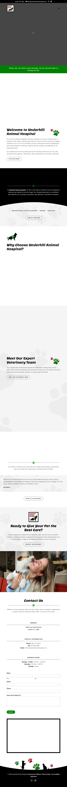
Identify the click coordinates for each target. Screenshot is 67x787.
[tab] (25, 210)
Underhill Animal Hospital (17, 190)
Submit (10, 712)
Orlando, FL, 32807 (33, 629)
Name (9, 673)
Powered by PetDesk (34, 774)
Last (35, 678)
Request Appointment (33, 544)
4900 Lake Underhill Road (33, 627)
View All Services (33, 218)
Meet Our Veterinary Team (18, 377)
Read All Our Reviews (33, 498)
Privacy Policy (46, 774)
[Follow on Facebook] (31, 780)
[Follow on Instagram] (35, 780)
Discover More (14, 159)
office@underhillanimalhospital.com (36, 648)
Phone (9, 688)
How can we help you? (14, 695)
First (8, 678)
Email (9, 681)
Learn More (22, 443)
